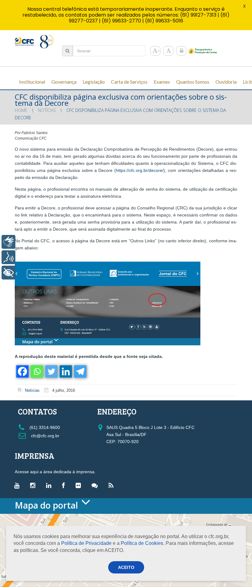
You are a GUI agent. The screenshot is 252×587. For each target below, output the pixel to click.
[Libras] (8, 242)
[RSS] (112, 485)
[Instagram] (34, 485)
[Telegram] (79, 371)
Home (21, 110)
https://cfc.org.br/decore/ (139, 170)
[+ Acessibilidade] (8, 273)
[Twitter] (50, 371)
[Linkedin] (65, 371)
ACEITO (126, 567)
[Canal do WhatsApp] (96, 485)
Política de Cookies (142, 543)
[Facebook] (22, 371)
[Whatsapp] (36, 371)
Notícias (47, 110)
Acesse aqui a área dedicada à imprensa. (55, 471)
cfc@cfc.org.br (44, 435)
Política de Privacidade (86, 543)
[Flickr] (80, 485)
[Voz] (8, 257)
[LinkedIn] (50, 485)
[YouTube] (18, 485)
